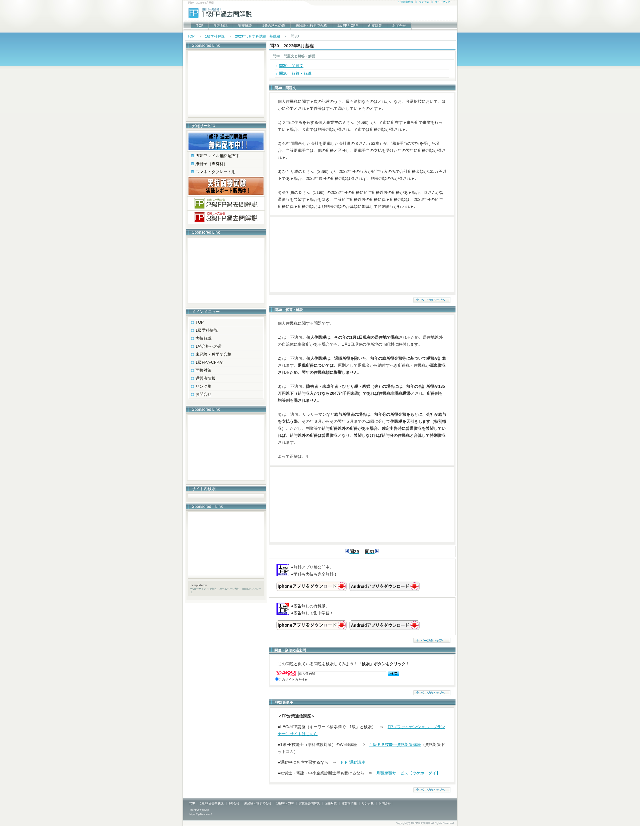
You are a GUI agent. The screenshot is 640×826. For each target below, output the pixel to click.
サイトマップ (442, 2)
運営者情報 (406, 2)
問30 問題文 (291, 66)
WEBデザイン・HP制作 (203, 588)
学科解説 (221, 26)
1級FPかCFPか (209, 362)
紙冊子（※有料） (212, 164)
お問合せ (399, 26)
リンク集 (424, 2)
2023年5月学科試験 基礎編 (257, 36)
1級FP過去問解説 (212, 803)
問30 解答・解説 (295, 73)
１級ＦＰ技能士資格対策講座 (395, 744)
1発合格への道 (273, 26)
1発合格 (233, 803)
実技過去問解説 (309, 803)
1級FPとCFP (347, 26)
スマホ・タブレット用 (216, 172)
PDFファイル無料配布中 (218, 156)
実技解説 (245, 26)
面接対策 (375, 26)
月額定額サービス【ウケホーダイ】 (408, 773)
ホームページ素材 (230, 588)
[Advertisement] (362, 254)
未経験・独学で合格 (311, 26)
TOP (200, 26)
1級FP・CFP (285, 803)
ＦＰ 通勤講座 (352, 762)
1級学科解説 (214, 36)
